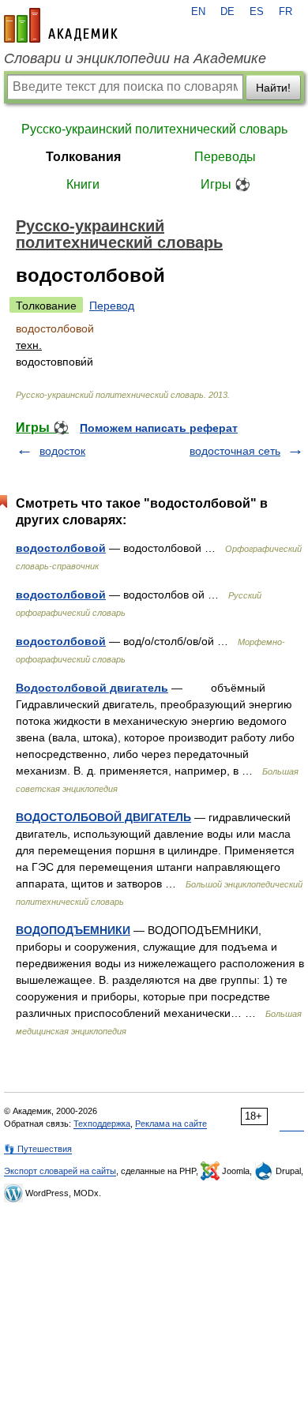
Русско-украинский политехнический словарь (154, 129)
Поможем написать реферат (159, 428)
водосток (62, 451)
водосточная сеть (235, 451)
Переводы (225, 156)
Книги (83, 184)
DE (227, 11)
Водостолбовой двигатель (92, 687)
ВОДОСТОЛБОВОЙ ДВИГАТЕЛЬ (103, 817)
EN (198, 11)
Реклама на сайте (171, 1123)
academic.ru (61, 25)
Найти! (273, 87)
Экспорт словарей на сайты (60, 1171)
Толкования (83, 156)
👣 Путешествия (38, 1149)
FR (285, 11)
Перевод (111, 305)
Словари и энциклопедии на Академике (135, 58)
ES (257, 11)
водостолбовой (61, 548)
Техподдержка (101, 1123)
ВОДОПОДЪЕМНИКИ (73, 930)
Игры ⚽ (225, 184)
